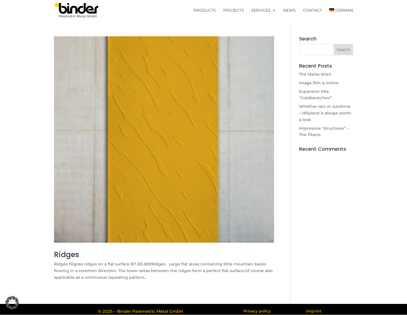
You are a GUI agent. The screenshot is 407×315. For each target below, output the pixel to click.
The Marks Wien (315, 74)
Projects (233, 10)
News (289, 10)
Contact (312, 10)
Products (204, 10)
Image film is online (319, 82)
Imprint (313, 311)
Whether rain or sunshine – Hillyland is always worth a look (325, 113)
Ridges (66, 255)
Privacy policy (257, 311)
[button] (12, 303)
